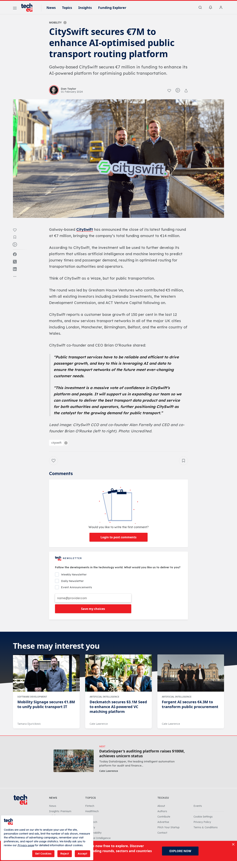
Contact (162, 832)
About (161, 806)
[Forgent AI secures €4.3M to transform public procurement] (190, 673)
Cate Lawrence (99, 723)
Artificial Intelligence (104, 696)
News (51, 7)
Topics (67, 7)
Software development (32, 696)
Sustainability (93, 832)
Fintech (89, 806)
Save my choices (93, 609)
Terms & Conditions (205, 827)
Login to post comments (118, 537)
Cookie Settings (203, 816)
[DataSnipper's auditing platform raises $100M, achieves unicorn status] (74, 760)
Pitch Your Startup (168, 827)
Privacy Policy (202, 822)
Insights (85, 7)
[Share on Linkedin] (15, 269)
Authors (162, 811)
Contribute (163, 816)
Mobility (55, 22)
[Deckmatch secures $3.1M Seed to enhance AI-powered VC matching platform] (118, 673)
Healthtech (92, 811)
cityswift (56, 442)
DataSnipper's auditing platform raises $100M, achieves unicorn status (142, 753)
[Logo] (28, 7)
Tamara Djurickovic (29, 723)
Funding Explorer (112, 7)
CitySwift (84, 229)
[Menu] (15, 9)
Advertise (163, 822)
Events (197, 806)
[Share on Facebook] (15, 254)
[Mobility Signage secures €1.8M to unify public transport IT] (46, 673)
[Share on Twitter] (15, 262)
